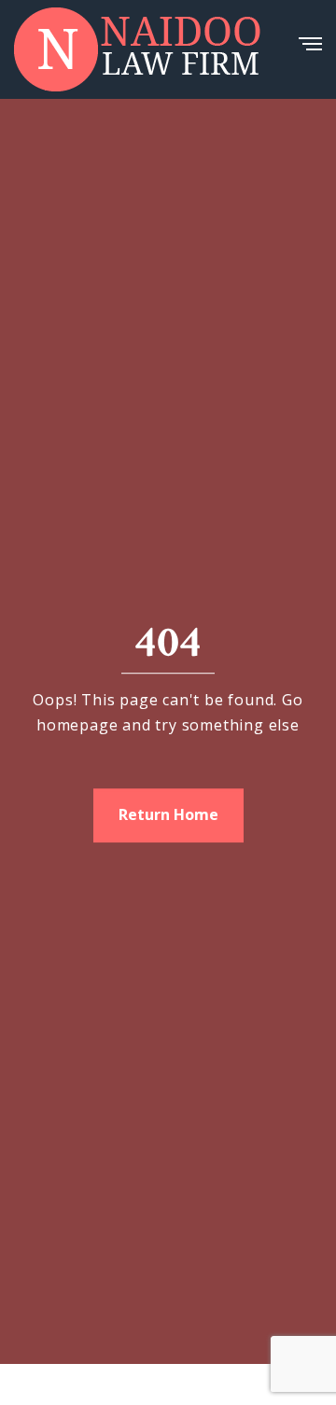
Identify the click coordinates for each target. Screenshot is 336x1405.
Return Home (168, 815)
